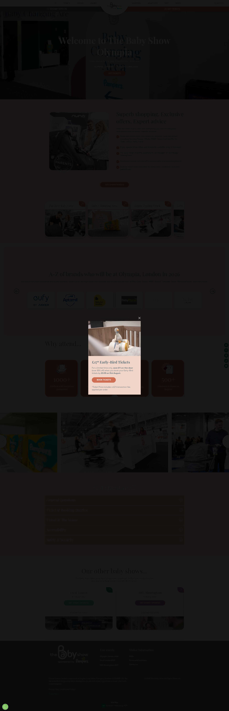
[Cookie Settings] (5, 707)
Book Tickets (104, 380)
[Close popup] (139, 318)
